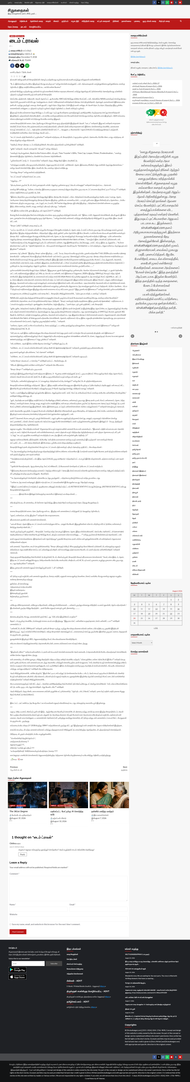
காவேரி (135, 406)
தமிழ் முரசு (136, 454)
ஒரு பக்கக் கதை (149, 21)
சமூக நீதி (75, 21)
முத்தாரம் (135, 553)
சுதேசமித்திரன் (137, 436)
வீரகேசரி (135, 574)
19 (149, 614)
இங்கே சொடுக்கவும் (138, 57)
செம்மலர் (135, 445)
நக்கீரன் (135, 523)
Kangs (127, 983)
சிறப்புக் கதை (164, 21)
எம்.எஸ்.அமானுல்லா (146, 997)
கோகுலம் (135, 419)
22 (171, 614)
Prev (132, 336)
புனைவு (137, 21)
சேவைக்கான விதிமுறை (75, 969)
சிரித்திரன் (136, 428)
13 (156, 609)
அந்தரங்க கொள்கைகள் (75, 974)
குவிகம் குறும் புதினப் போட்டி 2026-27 (145, 83)
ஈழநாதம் (135, 376)
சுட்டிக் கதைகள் (103, 21)
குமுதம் (135, 415)
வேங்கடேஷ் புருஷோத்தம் (21, 815)
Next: (124, 768)
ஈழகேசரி (135, 368)
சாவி (134, 424)
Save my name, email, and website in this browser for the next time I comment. (46, 924)
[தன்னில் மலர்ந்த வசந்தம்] (109, 795)
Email (72, 904)
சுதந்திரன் (135, 432)
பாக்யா (134, 527)
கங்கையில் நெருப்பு (139, 983)
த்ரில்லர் (116, 21)
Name (13, 904)
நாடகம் (23, 27)
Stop (157, 331)
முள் (133, 1009)
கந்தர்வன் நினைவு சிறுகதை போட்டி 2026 (147, 86)
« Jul (156, 628)
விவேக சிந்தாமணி (138, 570)
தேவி (134, 518)
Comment (14, 874)
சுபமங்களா (136, 441)
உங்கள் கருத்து (74, 2)
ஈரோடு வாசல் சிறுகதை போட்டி (143, 97)
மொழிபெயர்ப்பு (35, 27)
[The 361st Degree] (27, 795)
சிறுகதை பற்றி (39, 2)
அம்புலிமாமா (136, 355)
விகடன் (135, 566)
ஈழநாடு (135, 372)
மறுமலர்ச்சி (136, 544)
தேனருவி (135, 514)
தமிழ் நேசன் (136, 449)
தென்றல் (135, 510)
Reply (22, 854)
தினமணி (135, 488)
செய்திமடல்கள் (72, 959)
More (102, 986)
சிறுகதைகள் (18, 10)
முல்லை (135, 557)
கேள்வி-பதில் (29, 2)
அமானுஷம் (12, 21)
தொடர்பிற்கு (85, 2)
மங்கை (134, 531)
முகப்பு (10, 2)
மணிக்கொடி (136, 540)
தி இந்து (135, 467)
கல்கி (134, 402)
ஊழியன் (135, 385)
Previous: (16, 768)
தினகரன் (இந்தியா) (139, 471)
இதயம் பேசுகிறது (138, 359)
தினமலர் (135, 497)
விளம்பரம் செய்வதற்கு (74, 964)
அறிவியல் (23, 21)
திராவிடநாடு (136, 501)
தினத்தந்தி (136, 484)
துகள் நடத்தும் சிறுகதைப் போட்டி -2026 (146, 89)
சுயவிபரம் (64, 2)
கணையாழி (136, 393)
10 (134, 609)
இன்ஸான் (135, 363)
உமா (133, 381)
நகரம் (147, 954)
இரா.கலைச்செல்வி (101, 815)
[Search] (180, 21)
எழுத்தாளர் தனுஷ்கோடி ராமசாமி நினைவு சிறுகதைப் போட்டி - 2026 (156, 100)
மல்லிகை (135, 548)
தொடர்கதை (13, 27)
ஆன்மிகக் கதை (36, 21)
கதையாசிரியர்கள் (52, 2)
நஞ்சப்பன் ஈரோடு (59, 818)
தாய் (133, 462)
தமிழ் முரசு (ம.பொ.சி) (139, 458)
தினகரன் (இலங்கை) (139, 475)
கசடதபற (135, 389)
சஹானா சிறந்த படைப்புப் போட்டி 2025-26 (147, 103)
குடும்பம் (65, 21)
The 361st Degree (19, 811)
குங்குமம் (135, 411)
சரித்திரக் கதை (88, 21)
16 (178, 609)
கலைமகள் (136, 398)
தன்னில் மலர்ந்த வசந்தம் (102, 811)
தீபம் (133, 505)
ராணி (134, 561)
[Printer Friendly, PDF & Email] (17, 759)
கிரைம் (56, 21)
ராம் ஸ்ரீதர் (27, 50)
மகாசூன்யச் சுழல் (140, 969)
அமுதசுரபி (136, 350)
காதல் (48, 21)
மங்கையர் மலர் (137, 535)
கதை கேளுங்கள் (72, 954)
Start (155, 331)
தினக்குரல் (136, 480)
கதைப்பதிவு (18, 2)
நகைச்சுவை (126, 21)
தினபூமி (135, 492)
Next (180, 336)
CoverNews (89, 1078)
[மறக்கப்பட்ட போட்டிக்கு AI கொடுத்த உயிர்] (68, 795)
